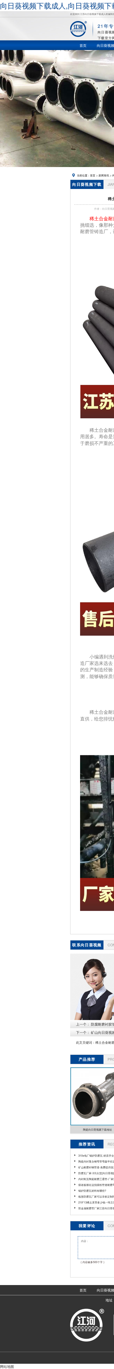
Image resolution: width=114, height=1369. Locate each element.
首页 (92, 175)
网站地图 (7, 1366)
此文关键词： (85, 1042)
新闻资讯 (104, 175)
